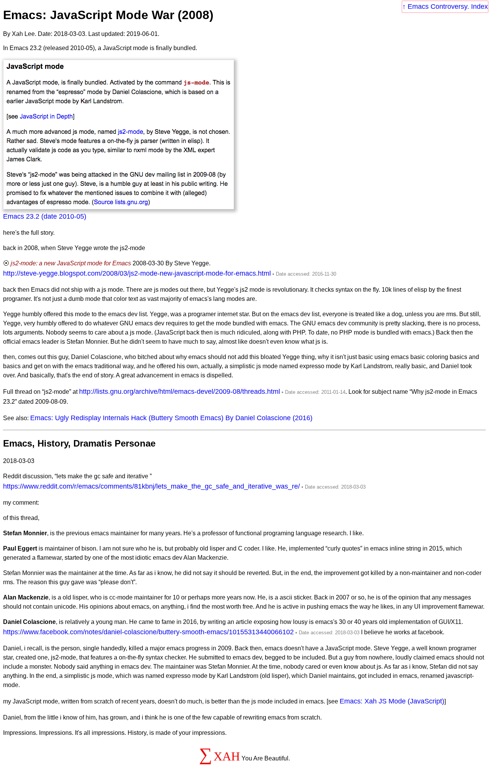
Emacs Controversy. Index (448, 6)
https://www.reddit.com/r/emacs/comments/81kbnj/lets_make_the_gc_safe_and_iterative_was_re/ (151, 486)
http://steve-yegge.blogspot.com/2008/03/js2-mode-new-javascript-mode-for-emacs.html (137, 273)
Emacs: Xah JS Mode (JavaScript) (392, 701)
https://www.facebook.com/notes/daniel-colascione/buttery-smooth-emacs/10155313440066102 (148, 632)
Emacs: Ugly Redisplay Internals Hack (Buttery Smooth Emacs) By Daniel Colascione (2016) (171, 418)
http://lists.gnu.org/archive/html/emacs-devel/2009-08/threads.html (179, 391)
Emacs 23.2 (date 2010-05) (44, 216)
